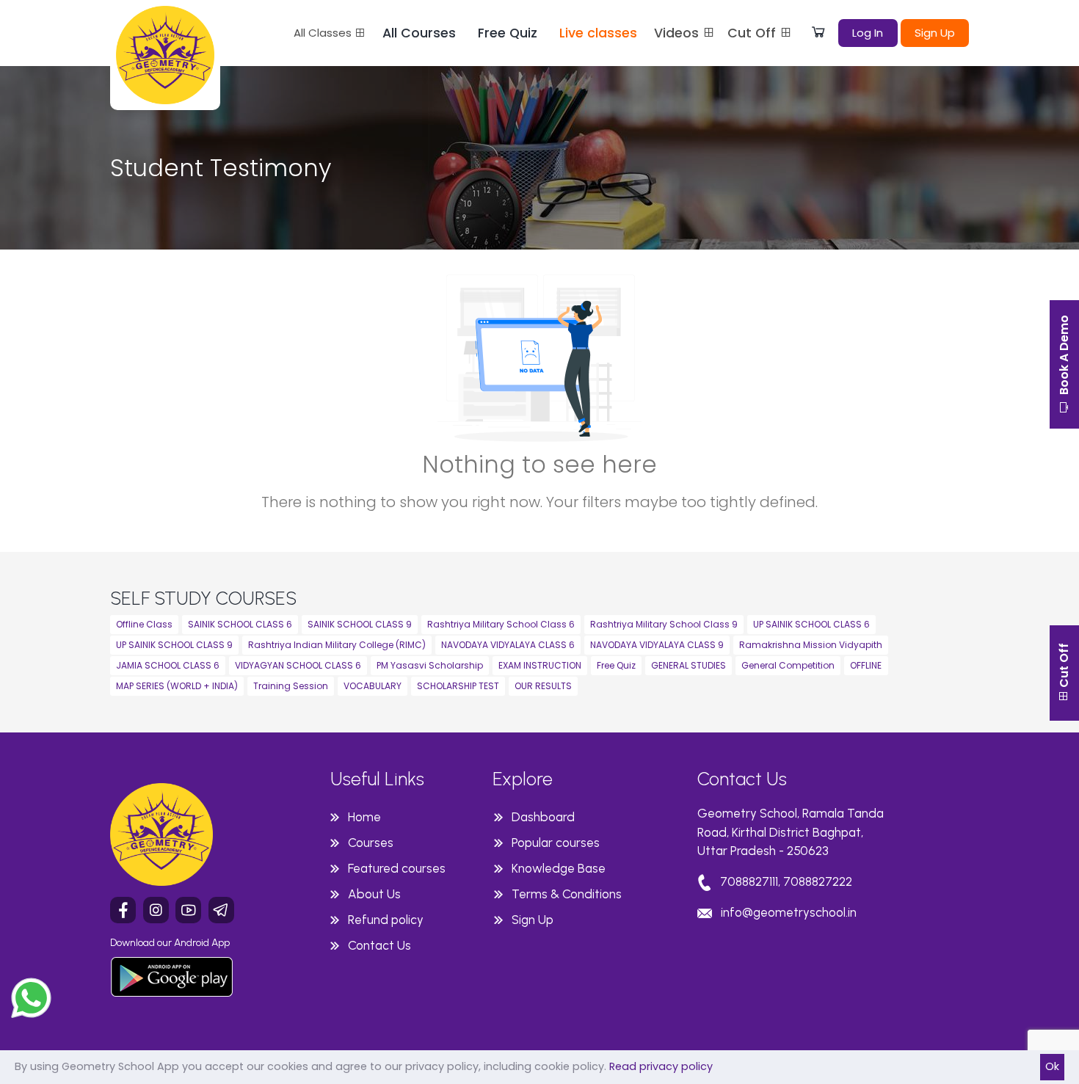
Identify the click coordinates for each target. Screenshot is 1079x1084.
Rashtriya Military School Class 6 (501, 624)
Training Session (290, 686)
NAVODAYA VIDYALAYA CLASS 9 (657, 645)
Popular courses (556, 842)
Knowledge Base (559, 868)
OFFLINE (866, 665)
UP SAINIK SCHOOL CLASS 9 (174, 645)
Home (364, 817)
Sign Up (935, 32)
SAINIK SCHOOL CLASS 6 (240, 624)
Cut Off (753, 33)
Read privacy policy (661, 1066)
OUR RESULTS (543, 686)
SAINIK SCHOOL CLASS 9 (360, 624)
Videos (678, 33)
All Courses (419, 33)
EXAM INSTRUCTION (539, 665)
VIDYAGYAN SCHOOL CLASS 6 (298, 665)
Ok (1052, 1066)
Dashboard (543, 817)
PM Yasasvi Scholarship (430, 665)
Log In (867, 32)
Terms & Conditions (567, 894)
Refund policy (386, 919)
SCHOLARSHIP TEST (458, 686)
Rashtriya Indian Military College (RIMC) (337, 645)
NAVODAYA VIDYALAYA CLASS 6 (508, 645)
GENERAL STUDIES (688, 665)
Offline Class (144, 624)
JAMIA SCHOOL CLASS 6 (167, 665)
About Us (374, 894)
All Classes (324, 32)
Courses (370, 842)
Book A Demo (1064, 357)
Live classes (598, 33)
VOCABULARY (373, 686)
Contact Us (379, 945)
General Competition (788, 665)
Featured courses (397, 868)
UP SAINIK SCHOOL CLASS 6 (811, 624)
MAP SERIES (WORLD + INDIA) (177, 686)
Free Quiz (507, 33)
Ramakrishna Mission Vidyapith (810, 645)
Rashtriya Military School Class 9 (664, 624)
